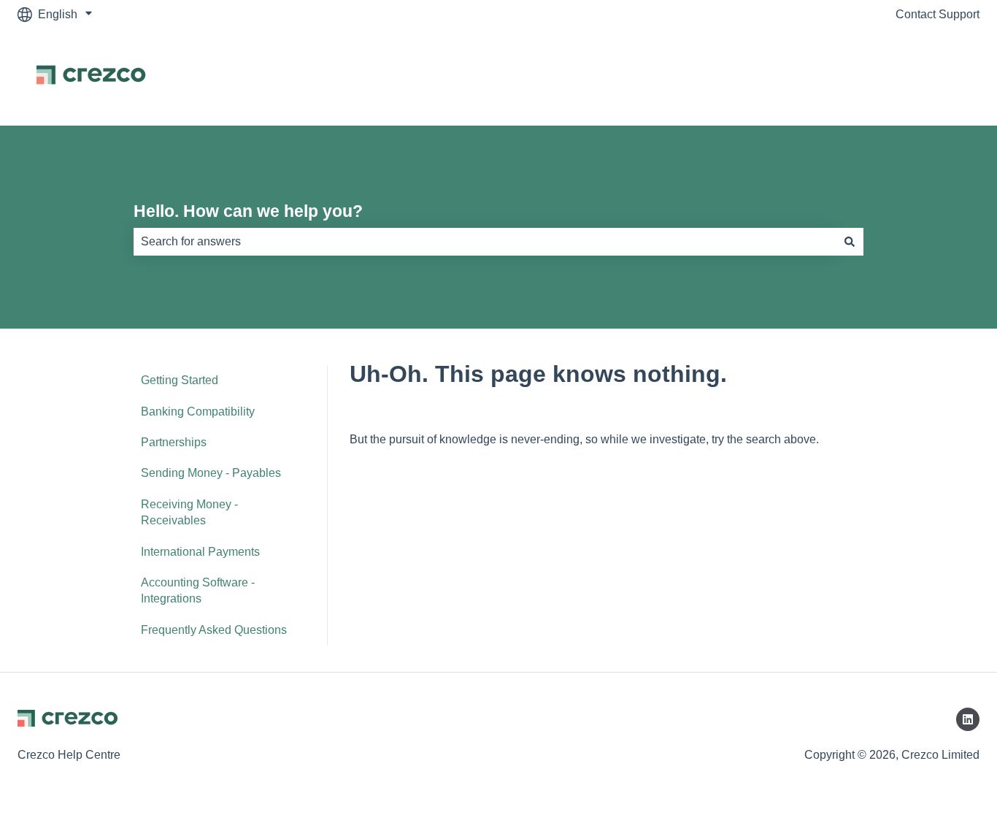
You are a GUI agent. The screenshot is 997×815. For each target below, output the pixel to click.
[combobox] (485, 242)
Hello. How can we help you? (248, 211)
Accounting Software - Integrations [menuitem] (198, 590)
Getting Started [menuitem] (179, 380)
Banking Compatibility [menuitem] (198, 411)
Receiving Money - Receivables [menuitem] (189, 512)
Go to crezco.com (920, 77)
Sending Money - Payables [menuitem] (211, 473)
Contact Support (937, 14)
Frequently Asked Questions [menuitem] (214, 630)
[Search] (849, 242)
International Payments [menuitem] (200, 552)
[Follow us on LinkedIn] (967, 719)
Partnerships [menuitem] (174, 442)
